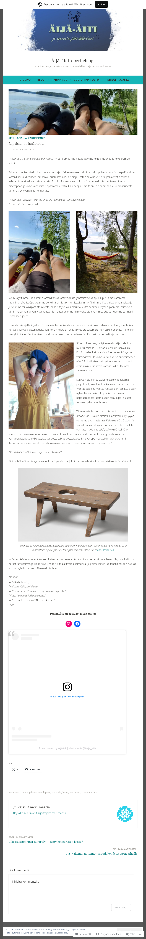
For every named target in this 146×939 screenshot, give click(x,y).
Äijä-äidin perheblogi (73, 60)
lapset (46, 792)
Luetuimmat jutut (87, 79)
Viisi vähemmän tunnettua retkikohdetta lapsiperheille (101, 851)
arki (11, 138)
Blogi (41, 79)
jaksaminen (35, 792)
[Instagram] (69, 624)
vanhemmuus (36, 138)
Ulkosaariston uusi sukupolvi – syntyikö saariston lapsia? (46, 840)
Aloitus (101, 4)
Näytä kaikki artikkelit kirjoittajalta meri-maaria (39, 813)
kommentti (121, 907)
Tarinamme (59, 79)
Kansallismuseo (105, 550)
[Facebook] (77, 624)
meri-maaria (27, 149)
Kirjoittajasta (118, 79)
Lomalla (21, 138)
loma (65, 792)
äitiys (25, 792)
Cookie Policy (62, 932)
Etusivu (25, 79)
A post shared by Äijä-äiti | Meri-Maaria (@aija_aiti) (67, 748)
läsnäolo (56, 792)
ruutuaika (74, 792)
